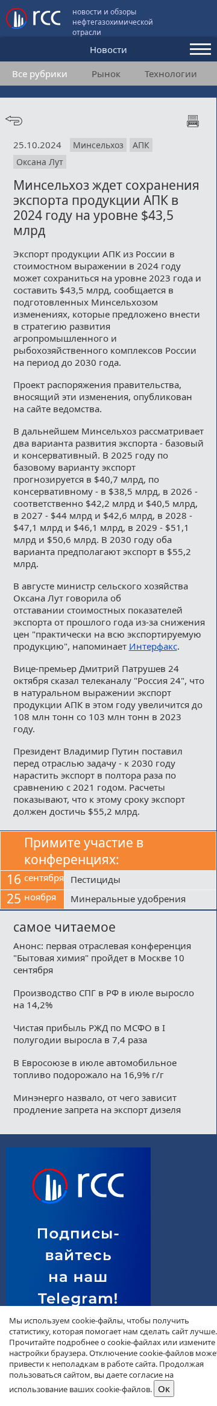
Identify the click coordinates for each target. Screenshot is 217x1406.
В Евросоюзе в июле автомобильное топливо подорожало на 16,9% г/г (95, 1068)
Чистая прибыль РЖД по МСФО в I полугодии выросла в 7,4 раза (89, 1034)
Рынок (106, 73)
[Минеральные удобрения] (140, 900)
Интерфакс (153, 646)
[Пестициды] (140, 880)
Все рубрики (40, 73)
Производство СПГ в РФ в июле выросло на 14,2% (103, 999)
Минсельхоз (98, 145)
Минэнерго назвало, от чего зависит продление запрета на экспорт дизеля (97, 1103)
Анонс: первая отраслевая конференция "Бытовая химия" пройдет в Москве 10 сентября (102, 958)
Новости (108, 49)
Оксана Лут (39, 162)
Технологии (171, 73)
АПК (141, 145)
